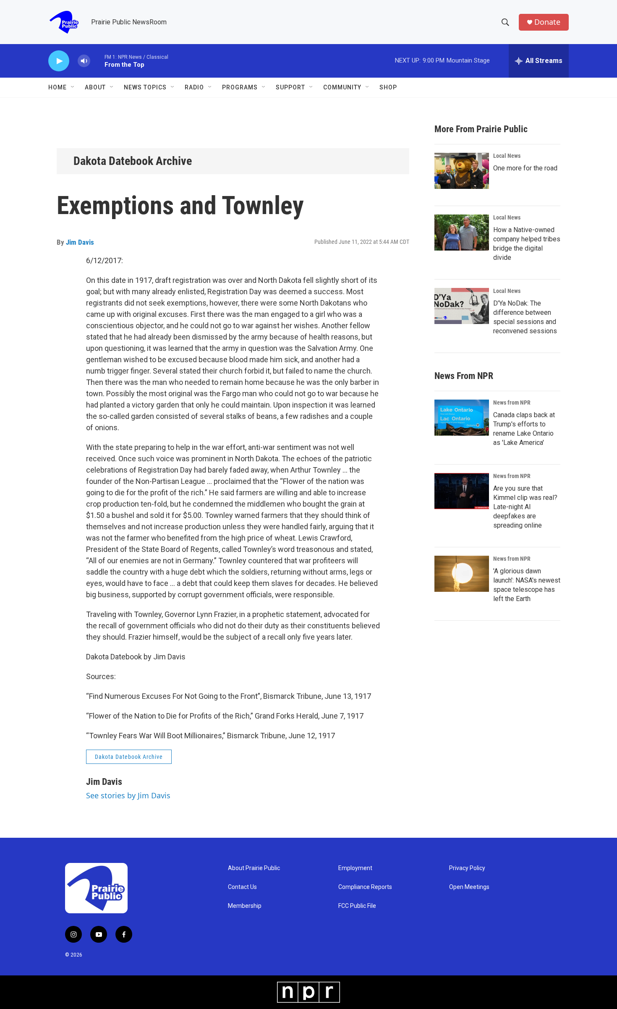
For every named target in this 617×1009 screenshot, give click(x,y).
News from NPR (512, 402)
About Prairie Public (254, 868)
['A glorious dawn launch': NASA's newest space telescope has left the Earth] (461, 574)
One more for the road (525, 168)
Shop (388, 87)
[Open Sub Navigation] (73, 87)
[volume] (84, 61)
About (95, 87)
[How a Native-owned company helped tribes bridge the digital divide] (461, 232)
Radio (194, 87)
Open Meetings (469, 887)
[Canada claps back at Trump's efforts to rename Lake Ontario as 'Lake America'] (461, 418)
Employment (355, 868)
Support (290, 87)
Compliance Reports (365, 887)
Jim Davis (80, 242)
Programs (240, 87)
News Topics (145, 87)
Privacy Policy (467, 868)
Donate (547, 22)
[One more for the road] (461, 171)
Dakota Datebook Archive (132, 161)
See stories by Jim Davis (128, 795)
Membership (244, 906)
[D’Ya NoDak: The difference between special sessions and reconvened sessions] (461, 306)
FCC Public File (357, 906)
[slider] (97, 60)
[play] (58, 61)
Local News (506, 155)
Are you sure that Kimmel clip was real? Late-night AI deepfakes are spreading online (525, 506)
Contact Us (242, 887)
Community (342, 87)
